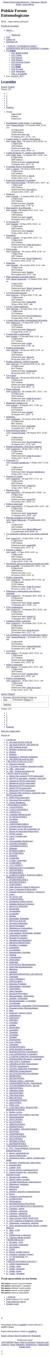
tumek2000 (31, 302)
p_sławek (15, 169)
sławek (14, 667)
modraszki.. (11, 417)
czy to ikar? (11, 651)
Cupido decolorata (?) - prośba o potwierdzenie (25, 153)
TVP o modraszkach (14, 607)
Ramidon (30, 385)
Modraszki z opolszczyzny (17, 403)
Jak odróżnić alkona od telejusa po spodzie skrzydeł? (27, 564)
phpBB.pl (32, 1331)
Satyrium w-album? (14, 550)
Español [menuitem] (23, 74)
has (28, 134)
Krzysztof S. (32, 189)
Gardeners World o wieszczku (18, 621)
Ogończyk (10, 194)
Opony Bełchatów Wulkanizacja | (23, 1345)
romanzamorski (33, 162)
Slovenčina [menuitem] (20, 71)
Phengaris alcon (12, 490)
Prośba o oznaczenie (14, 504)
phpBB (23, 1325)
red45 (13, 552)
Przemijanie (11, 235)
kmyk (29, 573)
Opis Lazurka (11, 249)
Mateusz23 (15, 323)
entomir (14, 405)
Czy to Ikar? (11, 375)
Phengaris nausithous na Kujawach (20, 518)
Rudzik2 (14, 224)
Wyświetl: (7, 697)
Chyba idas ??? (12, 460)
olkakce (14, 653)
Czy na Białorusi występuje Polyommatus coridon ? (27, 635)
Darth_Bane (16, 141)
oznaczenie (10, 263)
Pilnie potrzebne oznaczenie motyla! (20, 277)
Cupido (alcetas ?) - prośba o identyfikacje (23, 139)
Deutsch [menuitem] (19, 60)
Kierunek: (19, 700)
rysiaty (29, 343)
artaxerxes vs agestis (14, 476)
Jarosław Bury (32, 674)
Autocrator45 (16, 506)
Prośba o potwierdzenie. (16, 678)
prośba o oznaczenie (14, 665)
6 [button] (6, 105)
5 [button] (6, 103)
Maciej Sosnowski (18, 279)
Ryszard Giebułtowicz (20, 463)
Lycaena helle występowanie (17, 334)
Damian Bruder (17, 125)
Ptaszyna (14, 295)
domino (14, 336)
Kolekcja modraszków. (15, 348)
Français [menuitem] (18, 57)
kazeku (14, 210)
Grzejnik (14, 196)
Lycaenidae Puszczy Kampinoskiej (20, 166)
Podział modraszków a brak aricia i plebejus (24, 446)
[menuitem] (15, 35)
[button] (10, 107)
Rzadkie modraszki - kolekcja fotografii (22, 362)
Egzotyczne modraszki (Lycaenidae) (21, 180)
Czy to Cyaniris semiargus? (17, 306)
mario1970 (15, 492)
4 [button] (6, 100)
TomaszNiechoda (18, 433)
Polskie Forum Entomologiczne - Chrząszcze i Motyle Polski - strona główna (25, 3)
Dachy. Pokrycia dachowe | (25, 1342)
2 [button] (6, 96)
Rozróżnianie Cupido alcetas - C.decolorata (23, 123)
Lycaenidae (8, 81)
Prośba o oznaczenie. (14, 577)
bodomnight (31, 371)
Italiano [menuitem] (18, 64)
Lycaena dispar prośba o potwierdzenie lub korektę (26, 320)
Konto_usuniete (33, 603)
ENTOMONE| (7, 1342)
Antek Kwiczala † (34, 245)
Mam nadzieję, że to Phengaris (18, 208)
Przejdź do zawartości (10, 26)
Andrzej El (15, 251)
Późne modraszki (13, 389)
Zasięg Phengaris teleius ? (16, 430)
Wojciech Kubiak (18, 183)
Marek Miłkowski (18, 520)
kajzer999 (15, 566)
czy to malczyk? (12, 222)
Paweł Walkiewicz (34, 258)
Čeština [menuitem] (19, 55)
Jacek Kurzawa (33, 630)
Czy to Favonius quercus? (16, 293)
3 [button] (6, 98)
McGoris (14, 309)
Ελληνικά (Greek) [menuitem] (22, 62)
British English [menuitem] (22, 53)
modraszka (15, 419)
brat (28, 148)
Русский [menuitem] (19, 69)
